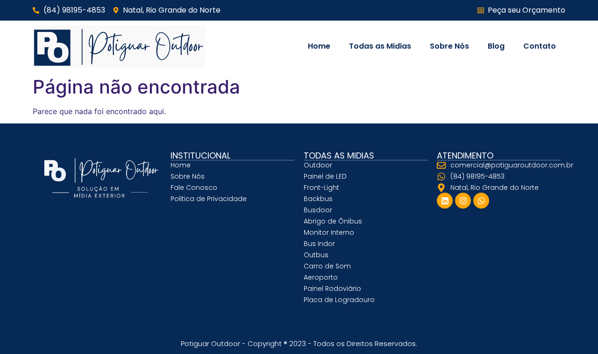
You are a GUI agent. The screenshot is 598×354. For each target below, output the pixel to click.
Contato (539, 46)
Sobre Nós (449, 46)
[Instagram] (463, 201)
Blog (496, 46)
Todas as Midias (380, 46)
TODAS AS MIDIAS (339, 155)
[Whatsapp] (481, 201)
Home (319, 46)
